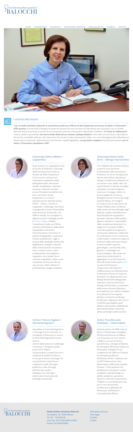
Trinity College (40, 221)
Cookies (93, 417)
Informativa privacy (99, 411)
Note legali (95, 414)
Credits (93, 420)
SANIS (124, 262)
